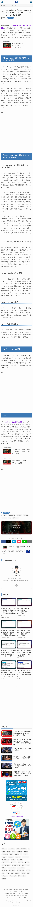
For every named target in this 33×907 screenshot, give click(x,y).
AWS (15, 900)
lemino (8, 851)
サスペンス (13, 862)
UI (21, 854)
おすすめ (4, 857)
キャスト (13, 859)
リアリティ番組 (20, 870)
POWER (26, 851)
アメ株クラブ (17, 902)
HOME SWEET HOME (21, 849)
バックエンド (20, 900)
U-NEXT (17, 854)
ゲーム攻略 (19, 859)
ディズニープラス (6, 865)
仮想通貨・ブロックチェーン (11, 893)
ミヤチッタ (16, 576)
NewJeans (19, 851)
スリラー (27, 862)
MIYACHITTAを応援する (16, 817)
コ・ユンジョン (5, 862)
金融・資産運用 (9, 895)
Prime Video (5, 854)
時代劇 (7, 873)
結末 (12, 873)
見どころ (23, 873)
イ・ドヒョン (25, 857)
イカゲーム (17, 857)
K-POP (3, 851)
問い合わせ (10, 902)
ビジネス (6, 891)
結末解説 (17, 873)
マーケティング (16, 891)
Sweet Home (12, 515)
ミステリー (4, 870)
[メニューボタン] (31, 2)
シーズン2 (20, 862)
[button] (3, 541)
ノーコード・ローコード (7, 900)
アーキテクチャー (11, 897)
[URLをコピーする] (29, 541)
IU (28, 849)
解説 (10, 518)
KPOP (10, 889)
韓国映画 (4, 878)
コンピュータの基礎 (21, 897)
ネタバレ (26, 515)
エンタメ (6, 889)
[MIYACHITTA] (16, 2)
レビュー (4, 518)
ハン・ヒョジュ (11, 867)
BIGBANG (4, 849)
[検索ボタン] (2, 2)
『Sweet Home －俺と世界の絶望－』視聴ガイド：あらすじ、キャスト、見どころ (21, 451)
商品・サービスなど (23, 893)
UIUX (23, 895)
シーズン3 (19, 515)
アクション (10, 857)
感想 (3, 873)
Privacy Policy (28, 900)
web (26, 895)
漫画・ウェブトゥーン (24, 889)
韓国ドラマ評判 (12, 876)
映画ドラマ (10, 18)
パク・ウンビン (20, 867)
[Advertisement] (16, 130)
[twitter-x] (16, 585)
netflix (5, 515)
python (11, 854)
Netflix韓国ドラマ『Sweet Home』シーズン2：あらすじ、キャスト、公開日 (20, 462)
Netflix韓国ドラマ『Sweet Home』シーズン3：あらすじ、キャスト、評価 (20, 45)
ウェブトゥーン (5, 859)
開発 (15, 895)
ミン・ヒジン (12, 870)
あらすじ (26, 854)
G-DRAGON (11, 849)
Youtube (23, 902)
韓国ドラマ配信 (21, 876)
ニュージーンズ (25, 865)
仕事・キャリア (25, 891)
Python (19, 895)
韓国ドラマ (15, 518)
